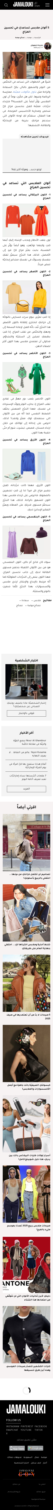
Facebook (41, 1427)
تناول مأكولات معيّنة (25, 91)
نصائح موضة (20, 38)
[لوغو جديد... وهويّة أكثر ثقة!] (26, 153)
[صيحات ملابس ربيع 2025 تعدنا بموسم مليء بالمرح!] (26, 1194)
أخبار (45, 1463)
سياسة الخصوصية (38, 1499)
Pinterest (27, 1427)
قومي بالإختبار (26, 713)
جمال (36, 1457)
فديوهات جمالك (14, 1457)
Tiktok (39, 1430)
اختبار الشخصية (21, 1463)
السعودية (28, 1457)
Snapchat (12, 1430)
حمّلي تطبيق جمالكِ (26, 1440)
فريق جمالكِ (40, 1492)
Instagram (12, 1427)
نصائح (19, 605)
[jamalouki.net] (26, 4)
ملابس (37, 600)
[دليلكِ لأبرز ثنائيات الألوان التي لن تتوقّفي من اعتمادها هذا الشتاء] (26, 1264)
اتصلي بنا (42, 1484)
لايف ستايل (36, 1463)
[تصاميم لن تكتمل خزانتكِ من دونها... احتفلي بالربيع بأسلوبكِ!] (26, 842)
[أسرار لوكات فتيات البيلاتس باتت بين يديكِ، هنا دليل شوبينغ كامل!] (26, 1123)
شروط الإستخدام (14, 1492)
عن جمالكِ (16, 1484)
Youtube (26, 1430)
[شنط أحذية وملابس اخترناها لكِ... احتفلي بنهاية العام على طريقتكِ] (26, 913)
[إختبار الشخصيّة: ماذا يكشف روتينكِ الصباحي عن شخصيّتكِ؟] (26, 681)
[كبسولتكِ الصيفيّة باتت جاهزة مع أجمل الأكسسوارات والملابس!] (26, 1053)
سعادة (25, 600)
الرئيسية (37, 38)
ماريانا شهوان (37, 45)
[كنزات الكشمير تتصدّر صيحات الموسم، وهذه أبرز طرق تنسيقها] (26, 1334)
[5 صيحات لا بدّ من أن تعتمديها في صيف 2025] (26, 983)
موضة (29, 38)
